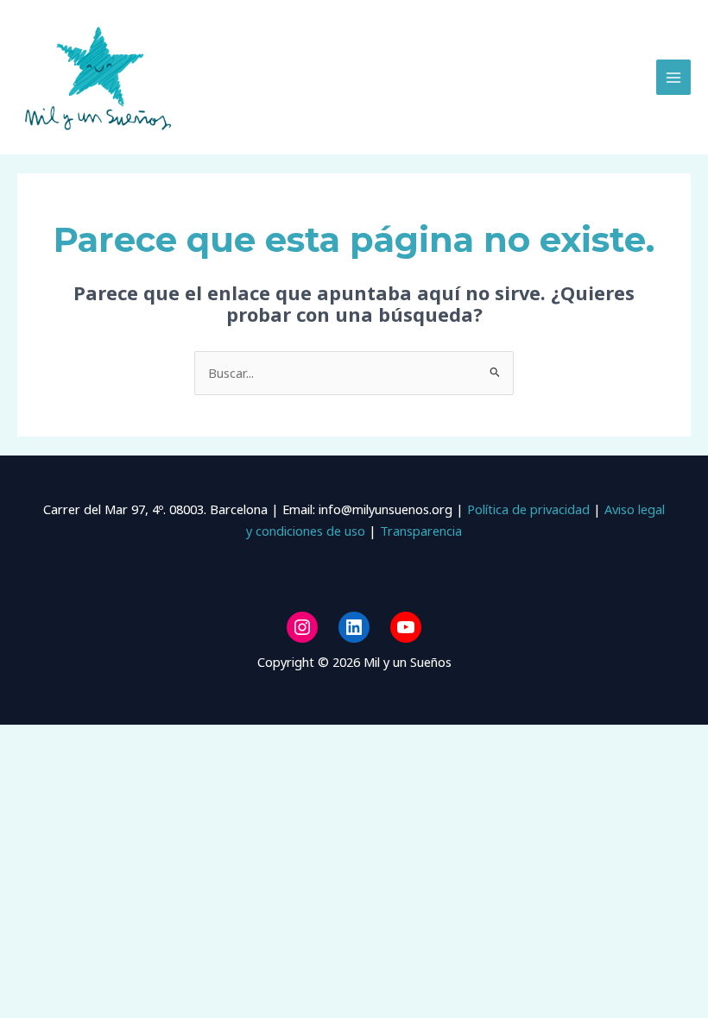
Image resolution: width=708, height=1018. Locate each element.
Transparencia (421, 530)
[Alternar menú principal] (673, 77)
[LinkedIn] (354, 627)
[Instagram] (302, 627)
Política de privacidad (527, 509)
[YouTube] (405, 627)
